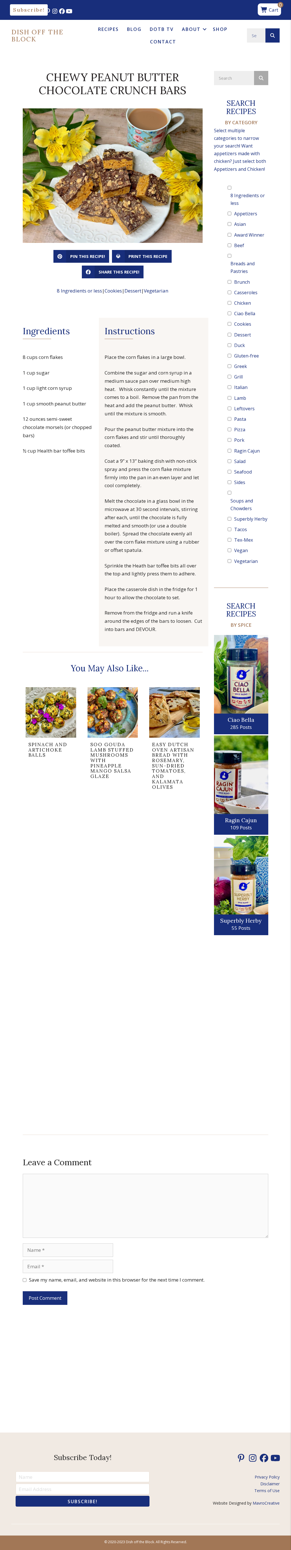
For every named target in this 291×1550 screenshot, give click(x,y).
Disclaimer (270, 1483)
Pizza (239, 429)
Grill (238, 377)
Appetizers (245, 214)
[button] (29, 10)
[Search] (272, 35)
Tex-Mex (243, 540)
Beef (239, 245)
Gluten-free (246, 356)
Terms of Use (267, 1490)
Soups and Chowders (241, 505)
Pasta (240, 419)
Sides (239, 482)
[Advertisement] (241, 1032)
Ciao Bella (244, 313)
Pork (239, 440)
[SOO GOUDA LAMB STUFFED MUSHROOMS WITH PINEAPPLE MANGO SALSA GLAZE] (113, 740)
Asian (240, 224)
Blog (134, 29)
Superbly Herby (250, 519)
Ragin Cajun (247, 451)
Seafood (243, 472)
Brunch (242, 282)
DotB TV (162, 29)
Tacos (240, 529)
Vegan (241, 550)
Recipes (108, 29)
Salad (240, 461)
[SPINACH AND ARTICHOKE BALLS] (51, 740)
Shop (220, 29)
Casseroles (245, 292)
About (191, 29)
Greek (240, 366)
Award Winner (249, 235)
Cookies (113, 290)
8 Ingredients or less (79, 290)
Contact (163, 42)
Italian (241, 387)
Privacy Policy (267, 1477)
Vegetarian (156, 290)
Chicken (242, 303)
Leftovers (244, 408)
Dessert (132, 290)
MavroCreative (266, 1503)
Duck (239, 345)
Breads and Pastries (242, 267)
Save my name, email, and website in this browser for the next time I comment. (117, 1279)
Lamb (240, 398)
